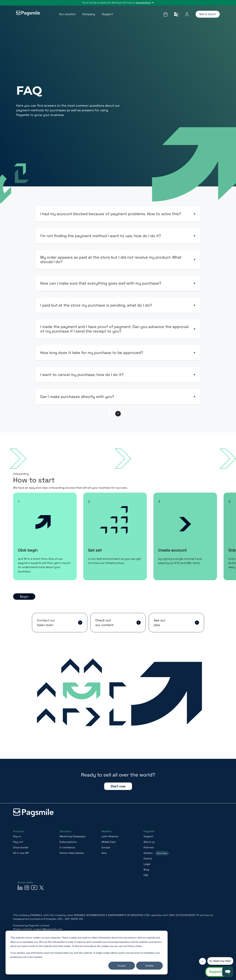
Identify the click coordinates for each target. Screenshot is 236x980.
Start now (118, 786)
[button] (59, 622)
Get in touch (207, 14)
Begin (24, 597)
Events (148, 858)
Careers (155, 853)
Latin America (110, 836)
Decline (149, 965)
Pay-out (18, 841)
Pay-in (17, 836)
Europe (106, 847)
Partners (149, 847)
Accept (122, 965)
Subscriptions (68, 841)
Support (148, 836)
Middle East (109, 841)
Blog (146, 869)
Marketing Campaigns (73, 836)
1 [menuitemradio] (118, 413)
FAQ (146, 875)
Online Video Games (72, 853)
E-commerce (67, 847)
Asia (104, 853)
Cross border (21, 847)
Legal (147, 864)
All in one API (21, 853)
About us (149, 841)
